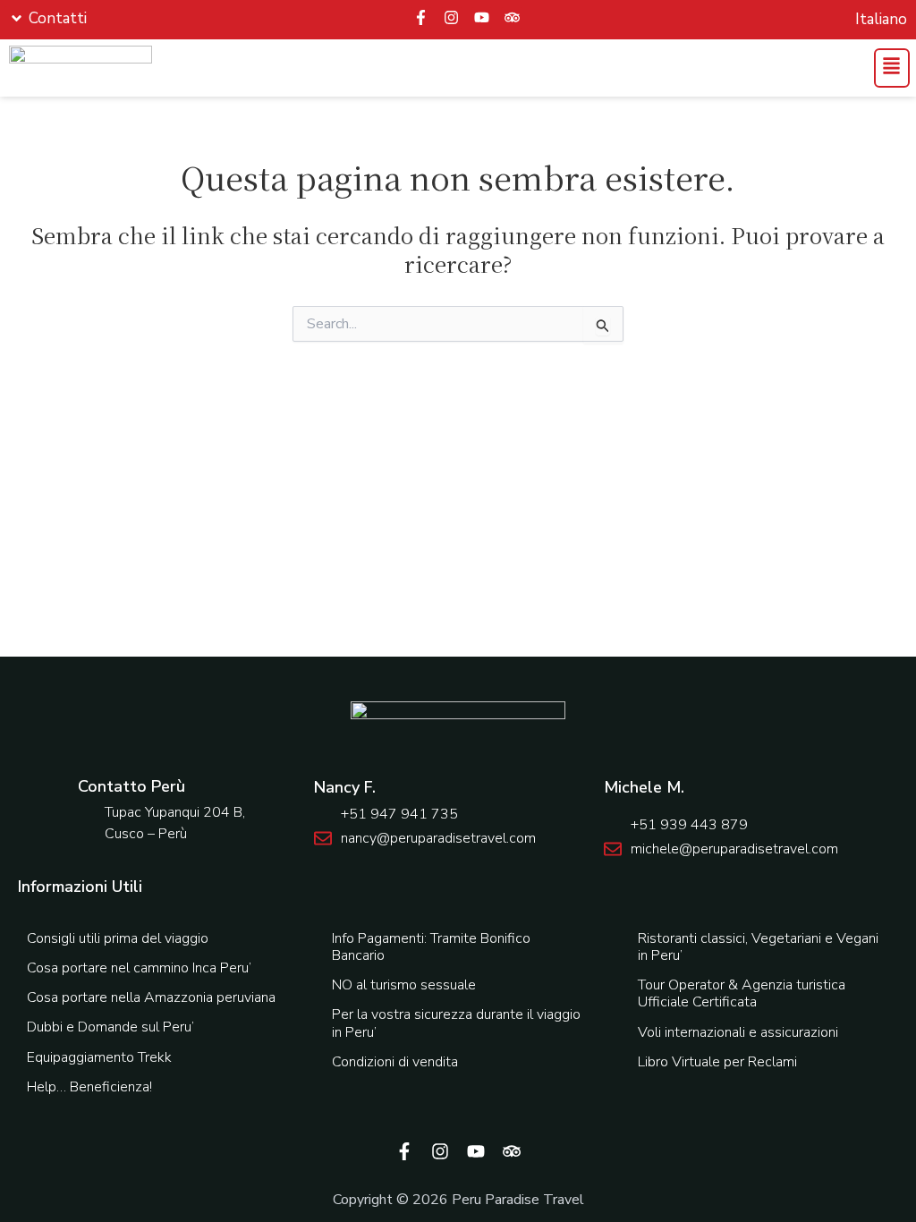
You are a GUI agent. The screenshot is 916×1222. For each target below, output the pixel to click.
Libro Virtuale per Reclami (717, 1062)
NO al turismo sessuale (404, 985)
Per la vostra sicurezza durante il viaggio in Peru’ (456, 1023)
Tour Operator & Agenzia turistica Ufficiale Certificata (741, 993)
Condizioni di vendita (395, 1062)
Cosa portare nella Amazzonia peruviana (151, 997)
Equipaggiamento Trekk (99, 1057)
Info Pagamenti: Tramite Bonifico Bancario (431, 947)
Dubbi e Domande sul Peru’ (110, 1027)
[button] (890, 68)
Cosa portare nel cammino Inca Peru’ (139, 968)
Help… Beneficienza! (89, 1087)
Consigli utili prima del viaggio (117, 938)
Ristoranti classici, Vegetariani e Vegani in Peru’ (758, 947)
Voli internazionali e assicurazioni (738, 1032)
